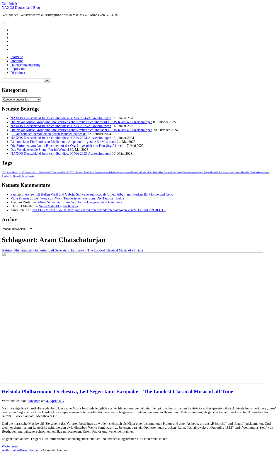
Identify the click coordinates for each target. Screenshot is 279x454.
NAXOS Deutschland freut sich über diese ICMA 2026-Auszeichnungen (60, 118)
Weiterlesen (10, 446)
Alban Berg (176, 172)
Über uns (16, 61)
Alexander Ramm (233, 172)
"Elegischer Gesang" (10, 172)
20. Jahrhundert (28, 172)
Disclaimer (17, 73)
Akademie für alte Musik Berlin (145, 172)
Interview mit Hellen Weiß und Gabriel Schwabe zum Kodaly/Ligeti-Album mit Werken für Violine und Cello (97, 194)
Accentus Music (83, 172)
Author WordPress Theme (20, 450)
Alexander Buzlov (217, 172)
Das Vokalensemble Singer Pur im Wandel (39, 149)
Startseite (16, 57)
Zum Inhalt (9, 3)
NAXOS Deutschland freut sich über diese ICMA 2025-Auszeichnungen (60, 126)
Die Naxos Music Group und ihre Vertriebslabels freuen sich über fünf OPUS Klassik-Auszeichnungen (81, 122)
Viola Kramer (19, 198)
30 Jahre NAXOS (56, 172)
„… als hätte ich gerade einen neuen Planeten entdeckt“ (48, 134)
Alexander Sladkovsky (250, 172)
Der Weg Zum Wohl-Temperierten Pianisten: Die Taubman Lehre (79, 198)
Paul (13, 194)
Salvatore (33, 401)
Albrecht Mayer (203, 172)
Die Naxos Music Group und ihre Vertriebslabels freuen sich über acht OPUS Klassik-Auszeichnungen (81, 130)
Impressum (18, 69)
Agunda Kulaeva (123, 172)
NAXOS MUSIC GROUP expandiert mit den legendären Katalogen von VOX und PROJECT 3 (99, 210)
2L (20, 172)
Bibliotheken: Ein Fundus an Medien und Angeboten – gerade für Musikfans (63, 142)
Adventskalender (109, 172)
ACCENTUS (70, 172)
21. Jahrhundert (42, 172)
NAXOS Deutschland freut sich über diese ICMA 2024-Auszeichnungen (60, 138)
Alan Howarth (165, 172)
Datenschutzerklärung (25, 65)
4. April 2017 (55, 401)
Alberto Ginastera (188, 172)
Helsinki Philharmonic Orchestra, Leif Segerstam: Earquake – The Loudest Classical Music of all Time (117, 391)
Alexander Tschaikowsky (23, 176)
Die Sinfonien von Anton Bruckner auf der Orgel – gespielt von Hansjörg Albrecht (67, 145)
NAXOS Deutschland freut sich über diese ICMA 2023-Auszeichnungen (60, 153)
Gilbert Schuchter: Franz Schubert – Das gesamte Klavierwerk (79, 202)
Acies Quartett (96, 172)
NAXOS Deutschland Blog (21, 7)
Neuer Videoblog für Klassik (58, 206)
